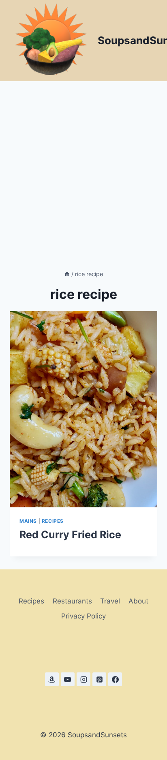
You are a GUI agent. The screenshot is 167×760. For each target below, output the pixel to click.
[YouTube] (68, 679)
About (138, 601)
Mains (28, 521)
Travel (110, 601)
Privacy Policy (83, 616)
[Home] (67, 274)
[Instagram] (83, 679)
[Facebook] (115, 679)
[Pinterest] (99, 679)
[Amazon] (52, 679)
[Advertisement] (83, 168)
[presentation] (83, 409)
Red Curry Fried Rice (70, 534)
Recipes (53, 521)
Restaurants (72, 601)
